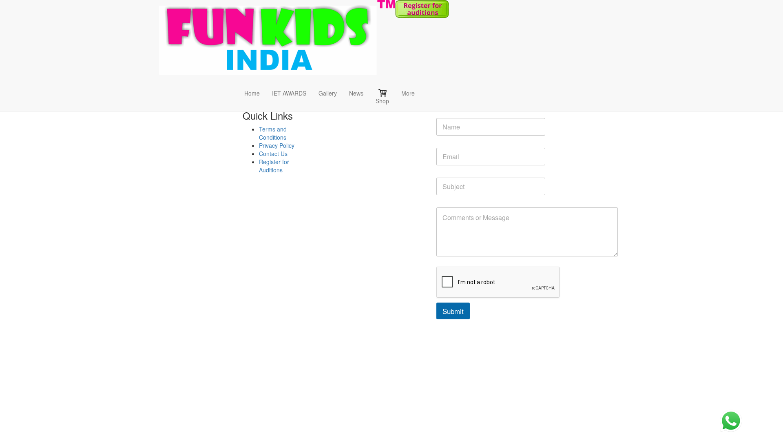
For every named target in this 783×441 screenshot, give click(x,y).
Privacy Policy (276, 145)
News (356, 93)
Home (252, 93)
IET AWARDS (289, 93)
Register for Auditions (274, 166)
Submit (453, 311)
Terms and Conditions (273, 133)
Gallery (328, 93)
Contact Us (273, 153)
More (408, 93)
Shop (382, 101)
